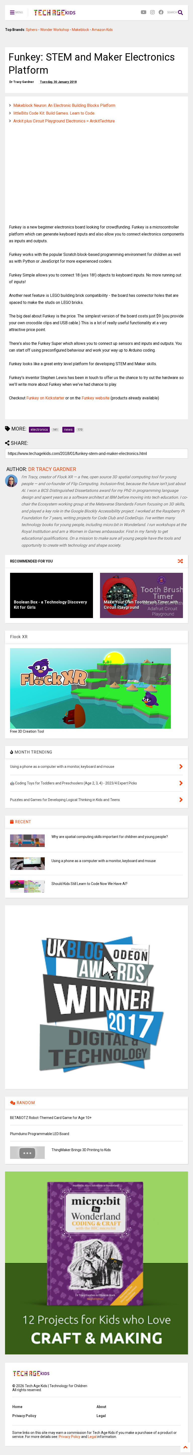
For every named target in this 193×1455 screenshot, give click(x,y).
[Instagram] (152, 12)
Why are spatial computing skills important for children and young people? (110, 837)
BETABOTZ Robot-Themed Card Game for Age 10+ (50, 1118)
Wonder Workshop (54, 30)
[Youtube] (144, 12)
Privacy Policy (24, 1416)
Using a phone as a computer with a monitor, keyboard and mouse (104, 861)
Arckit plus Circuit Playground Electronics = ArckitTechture (64, 121)
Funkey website (96, 398)
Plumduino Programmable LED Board (39, 1134)
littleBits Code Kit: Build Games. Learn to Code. (54, 113)
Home (17, 1407)
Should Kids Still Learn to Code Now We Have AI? (89, 884)
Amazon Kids (102, 30)
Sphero (31, 30)
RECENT (22, 821)
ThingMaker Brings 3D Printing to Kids (81, 1150)
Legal (101, 1416)
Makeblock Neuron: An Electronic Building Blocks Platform (64, 105)
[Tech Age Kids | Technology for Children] (54, 14)
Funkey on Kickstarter (45, 398)
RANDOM (25, 1102)
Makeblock (80, 30)
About (101, 1407)
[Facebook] (161, 12)
